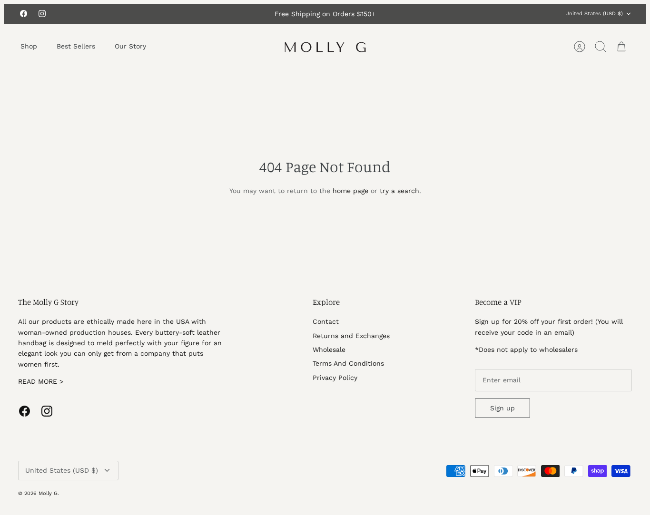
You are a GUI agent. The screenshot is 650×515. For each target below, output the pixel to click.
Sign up (502, 408)
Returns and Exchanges (351, 336)
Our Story (130, 46)
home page (350, 190)
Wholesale (329, 349)
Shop (28, 46)
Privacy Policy (335, 377)
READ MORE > (40, 381)
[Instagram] (42, 13)
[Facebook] (23, 13)
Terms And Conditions (348, 363)
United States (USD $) (594, 13)
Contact (326, 321)
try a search (399, 190)
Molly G (48, 493)
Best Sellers (76, 46)
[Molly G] (325, 46)
